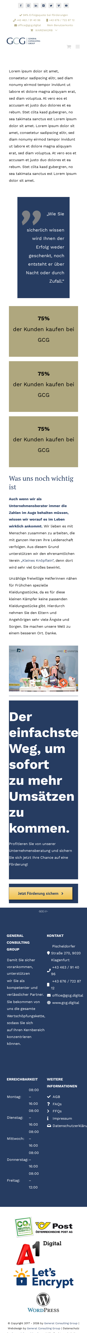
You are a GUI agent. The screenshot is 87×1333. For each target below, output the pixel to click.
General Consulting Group (61, 1323)
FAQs (57, 1104)
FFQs (57, 1111)
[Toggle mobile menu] (78, 46)
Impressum (62, 1118)
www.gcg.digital (65, 1003)
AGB (56, 1097)
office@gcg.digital (67, 995)
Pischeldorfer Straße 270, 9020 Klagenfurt (66, 953)
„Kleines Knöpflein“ (37, 560)
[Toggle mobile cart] (69, 46)
